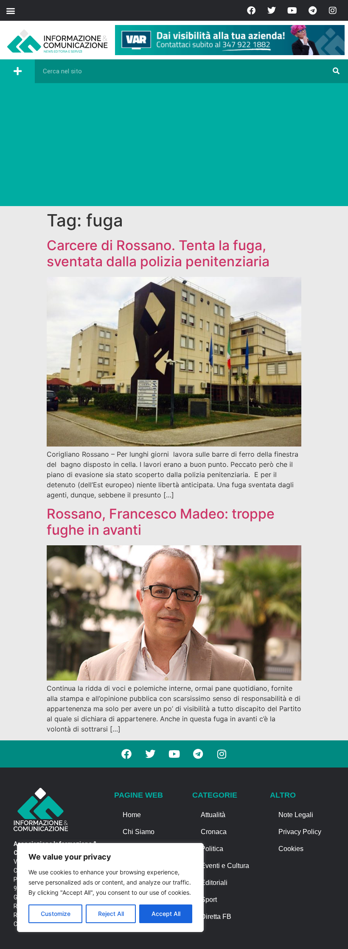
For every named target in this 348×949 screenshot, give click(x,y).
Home (132, 814)
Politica (212, 848)
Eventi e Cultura (225, 865)
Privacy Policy (299, 831)
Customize (55, 913)
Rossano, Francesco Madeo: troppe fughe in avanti (161, 521)
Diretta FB (216, 916)
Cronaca (214, 831)
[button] (10, 10)
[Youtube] (291, 10)
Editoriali (214, 882)
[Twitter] (271, 10)
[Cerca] (336, 71)
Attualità (213, 814)
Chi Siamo (138, 831)
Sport (209, 899)
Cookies (290, 848)
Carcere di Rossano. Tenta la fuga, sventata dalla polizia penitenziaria (158, 253)
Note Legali (295, 814)
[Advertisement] (174, 146)
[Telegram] (312, 10)
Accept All (166, 913)
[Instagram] (332, 10)
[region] (110, 887)
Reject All (111, 913)
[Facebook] (251, 10)
